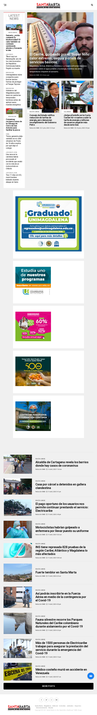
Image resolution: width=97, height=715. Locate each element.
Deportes (78, 706)
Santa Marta (39, 706)
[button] (90, 676)
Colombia (62, 706)
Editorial (55, 706)
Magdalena (47, 706)
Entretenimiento (41, 708)
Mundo (50, 708)
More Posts (48, 686)
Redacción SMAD (34, 75)
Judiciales (70, 706)
